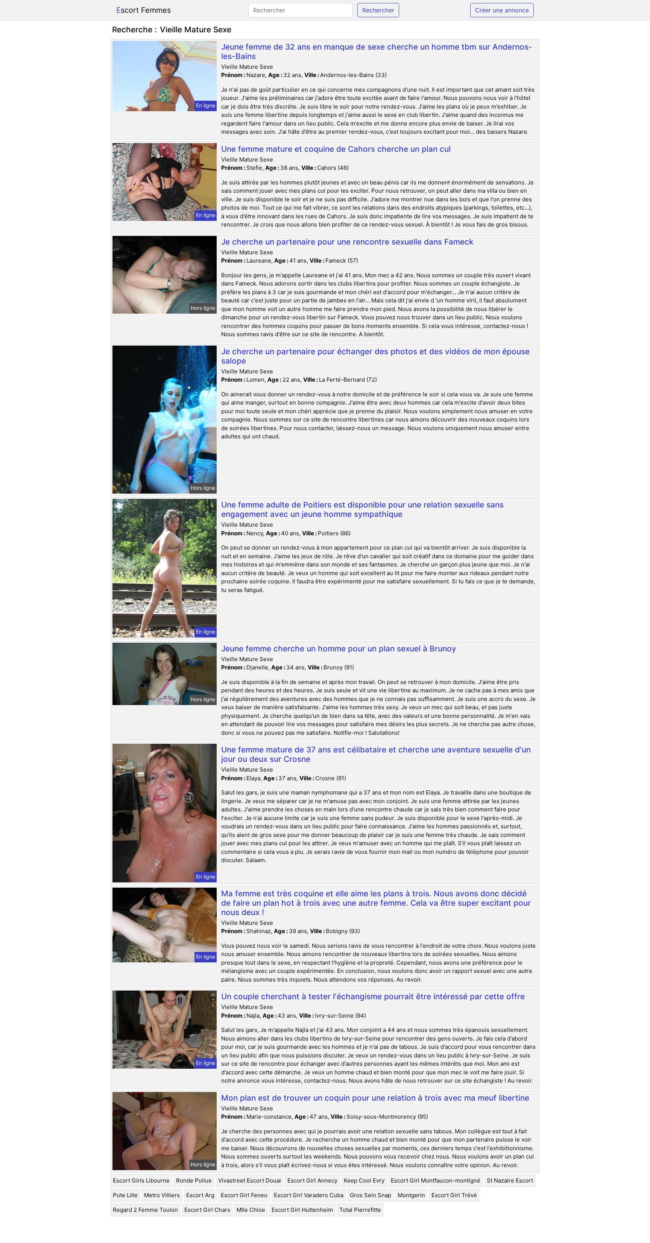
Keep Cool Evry (364, 1180)
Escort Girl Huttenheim (302, 1209)
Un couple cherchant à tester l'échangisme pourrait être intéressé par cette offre (373, 996)
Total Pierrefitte (360, 1209)
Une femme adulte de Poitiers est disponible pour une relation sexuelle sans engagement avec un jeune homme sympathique (362, 509)
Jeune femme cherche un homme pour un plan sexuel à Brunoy (338, 648)
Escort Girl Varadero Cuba (308, 1195)
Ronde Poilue (194, 1180)
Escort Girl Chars (207, 1209)
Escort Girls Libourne (141, 1180)
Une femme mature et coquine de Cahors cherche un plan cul (336, 149)
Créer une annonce (502, 10)
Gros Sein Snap (370, 1195)
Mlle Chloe (251, 1209)
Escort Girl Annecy (312, 1180)
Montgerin (411, 1195)
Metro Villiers (162, 1195)
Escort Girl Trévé (454, 1195)
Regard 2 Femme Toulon (145, 1209)
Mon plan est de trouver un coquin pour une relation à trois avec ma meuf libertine (375, 1098)
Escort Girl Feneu (244, 1195)
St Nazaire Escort (510, 1180)
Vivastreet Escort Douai (249, 1180)
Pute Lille (125, 1195)
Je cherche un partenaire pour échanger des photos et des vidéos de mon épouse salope (375, 356)
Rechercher (378, 10)
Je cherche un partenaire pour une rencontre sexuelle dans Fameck (347, 241)
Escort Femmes (143, 10)
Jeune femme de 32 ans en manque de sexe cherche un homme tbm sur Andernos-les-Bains (376, 51)
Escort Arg (200, 1195)
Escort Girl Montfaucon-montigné (435, 1180)
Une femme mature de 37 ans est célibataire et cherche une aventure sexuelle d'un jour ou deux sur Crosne (376, 754)
